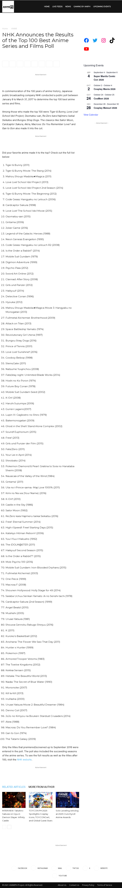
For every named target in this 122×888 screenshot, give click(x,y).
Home (5, 28)
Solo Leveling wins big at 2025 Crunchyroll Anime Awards (67, 814)
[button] (116, 6)
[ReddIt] (27, 64)
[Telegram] (49, 64)
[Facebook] (5, 64)
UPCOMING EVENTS (102, 6)
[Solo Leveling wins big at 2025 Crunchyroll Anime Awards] (67, 800)
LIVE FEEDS (57, 6)
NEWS (68, 6)
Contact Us (74, 885)
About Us (62, 885)
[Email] (34, 64)
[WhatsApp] (20, 64)
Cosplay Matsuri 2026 (105, 107)
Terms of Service (104, 885)
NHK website (24, 759)
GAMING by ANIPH (82, 6)
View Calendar (91, 114)
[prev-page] (4, 827)
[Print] (42, 64)
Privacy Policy (88, 885)
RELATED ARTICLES (13, 786)
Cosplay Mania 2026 (104, 89)
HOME (47, 6)
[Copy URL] (56, 64)
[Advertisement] (61, 20)
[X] (13, 64)
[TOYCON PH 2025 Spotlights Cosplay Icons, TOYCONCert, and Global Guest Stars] (40, 800)
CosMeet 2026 (101, 98)
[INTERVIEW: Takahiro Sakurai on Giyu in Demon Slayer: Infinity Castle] (14, 800)
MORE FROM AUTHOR (41, 786)
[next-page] (9, 827)
